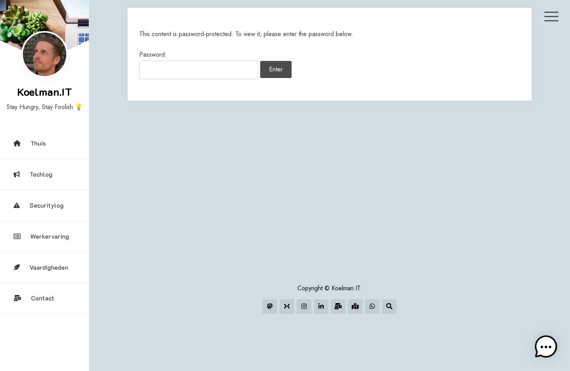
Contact (42, 298)
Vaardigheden (48, 267)
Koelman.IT (44, 92)
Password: (153, 54)
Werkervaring (49, 236)
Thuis (38, 143)
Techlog (40, 174)
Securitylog (46, 205)
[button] (546, 347)
